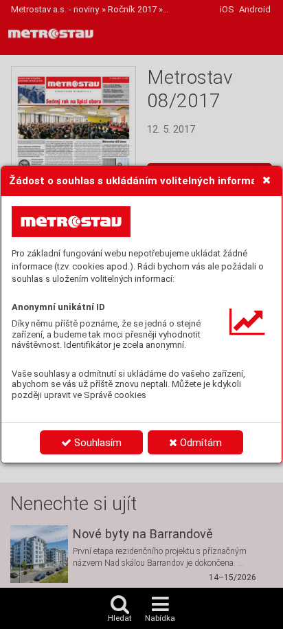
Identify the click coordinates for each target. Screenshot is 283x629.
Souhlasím (96, 443)
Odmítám (199, 443)
